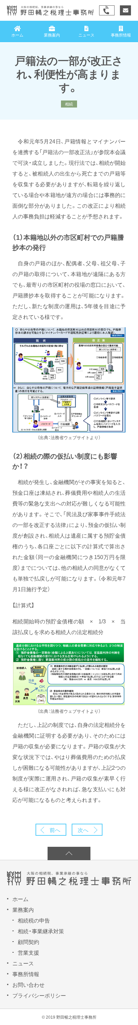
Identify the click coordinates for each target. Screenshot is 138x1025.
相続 (69, 104)
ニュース (23, 963)
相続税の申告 (34, 920)
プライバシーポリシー (39, 995)
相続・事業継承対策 (41, 931)
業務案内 (23, 909)
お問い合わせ (28, 984)
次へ (83, 830)
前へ (55, 830)
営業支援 (28, 952)
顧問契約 (28, 941)
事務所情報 (25, 973)
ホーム (20, 898)
